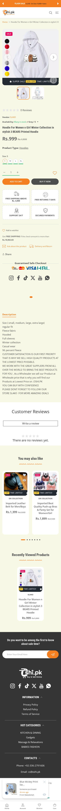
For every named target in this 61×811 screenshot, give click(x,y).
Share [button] (8, 254)
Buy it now (45, 181)
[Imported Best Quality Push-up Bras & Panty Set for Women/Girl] (45, 484)
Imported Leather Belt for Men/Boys (16, 505)
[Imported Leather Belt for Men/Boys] (15, 484)
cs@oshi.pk (34, 771)
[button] (3, 3)
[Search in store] (50, 12)
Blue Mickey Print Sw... (29, 783)
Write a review (30, 423)
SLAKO (13, 117)
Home (5, 22)
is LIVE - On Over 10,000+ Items (36, 4)
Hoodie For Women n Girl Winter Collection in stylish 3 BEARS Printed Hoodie (30, 606)
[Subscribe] (53, 654)
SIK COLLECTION (16, 498)
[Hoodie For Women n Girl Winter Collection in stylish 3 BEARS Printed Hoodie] (30, 580)
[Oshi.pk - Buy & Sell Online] (8, 13)
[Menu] (57, 12)
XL (21, 161)
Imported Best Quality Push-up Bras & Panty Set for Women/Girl (45, 508)
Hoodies (23, 147)
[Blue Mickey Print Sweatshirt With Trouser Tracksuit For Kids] (11, 788)
